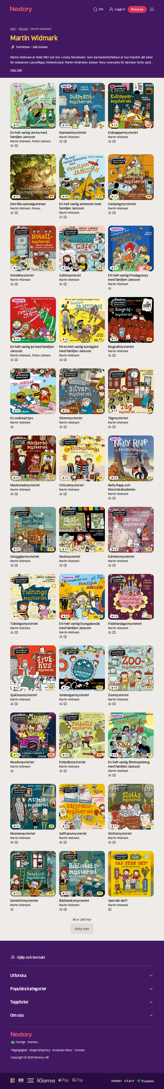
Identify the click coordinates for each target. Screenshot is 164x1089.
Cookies (80, 1050)
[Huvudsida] (152, 9)
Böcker (23, 29)
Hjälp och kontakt (31, 957)
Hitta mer (82, 929)
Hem (13, 29)
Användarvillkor (62, 1050)
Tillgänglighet (19, 1050)
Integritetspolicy (39, 1050)
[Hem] (50, 9)
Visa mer (16, 70)
